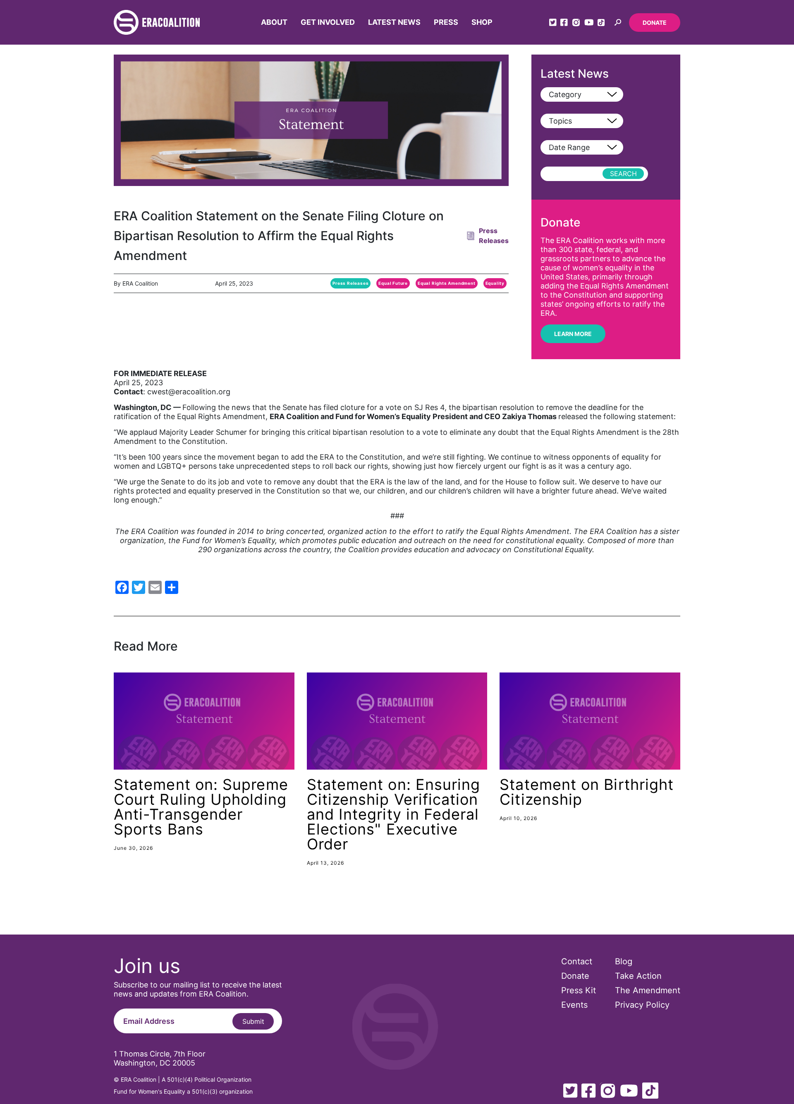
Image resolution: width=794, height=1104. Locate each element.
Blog (623, 961)
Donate (655, 22)
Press (446, 22)
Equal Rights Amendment (447, 283)
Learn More (573, 333)
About (274, 22)
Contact (576, 961)
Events (574, 1005)
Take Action (638, 976)
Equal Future (393, 283)
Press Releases (350, 283)
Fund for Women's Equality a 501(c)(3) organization (183, 1091)
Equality (495, 283)
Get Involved (328, 22)
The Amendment (647, 990)
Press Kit (578, 990)
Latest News (394, 22)
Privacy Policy (642, 1005)
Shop (482, 22)
